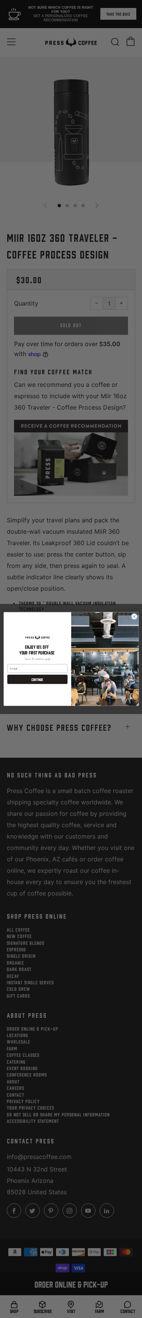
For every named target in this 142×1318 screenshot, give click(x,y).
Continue (37, 679)
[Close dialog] (134, 616)
